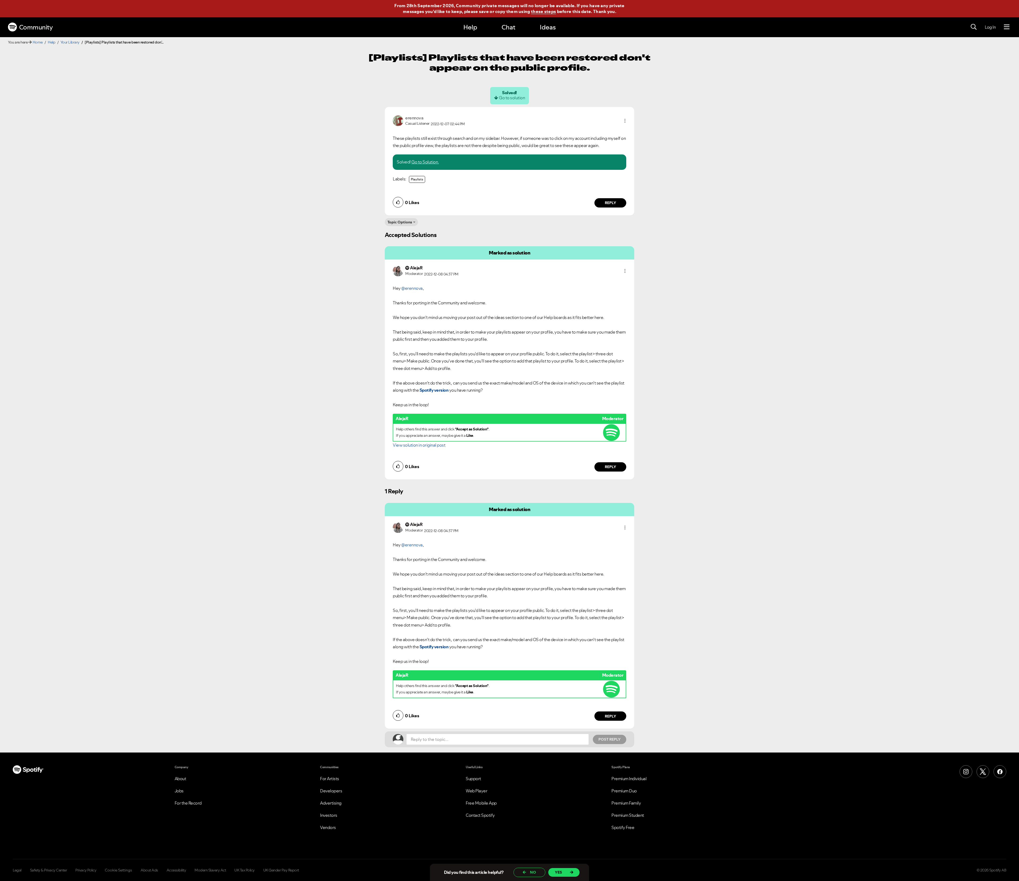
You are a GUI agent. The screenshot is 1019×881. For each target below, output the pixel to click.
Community (36, 27)
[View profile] (398, 120)
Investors (328, 815)
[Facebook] (1000, 771)
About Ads (149, 870)
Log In (990, 27)
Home (38, 42)
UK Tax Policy (244, 870)
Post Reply (609, 739)
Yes (558, 872)
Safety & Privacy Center (48, 870)
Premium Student (627, 815)
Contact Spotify (480, 815)
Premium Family (626, 803)
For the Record (188, 803)
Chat (508, 27)
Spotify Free (622, 827)
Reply (610, 202)
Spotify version (434, 390)
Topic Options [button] (399, 222)
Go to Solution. (425, 162)
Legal (17, 870)
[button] (625, 121)
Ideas (548, 27)
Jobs (179, 791)
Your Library (70, 42)
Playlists (417, 179)
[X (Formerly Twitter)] (983, 771)
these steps (543, 11)
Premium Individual (628, 778)
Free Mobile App (481, 803)
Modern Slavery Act (210, 870)
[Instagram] (966, 771)
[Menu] (1006, 27)
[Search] (973, 27)
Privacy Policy (85, 870)
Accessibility (176, 870)
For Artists (329, 778)
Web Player (476, 791)
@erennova (412, 288)
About (180, 778)
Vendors (328, 827)
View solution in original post (419, 445)
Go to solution (512, 98)
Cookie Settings (118, 870)
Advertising (331, 803)
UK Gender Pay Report (281, 870)
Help (470, 27)
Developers (331, 791)
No (533, 872)
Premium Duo (624, 791)
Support (473, 778)
